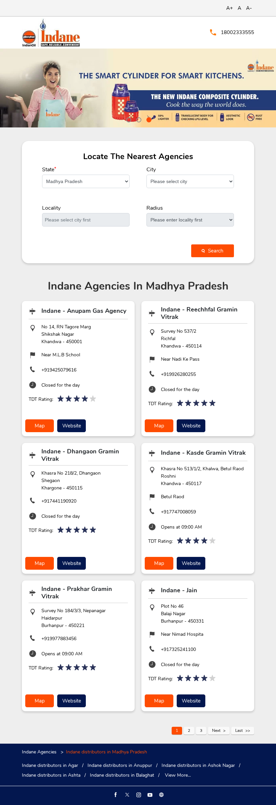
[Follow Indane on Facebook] (115, 795)
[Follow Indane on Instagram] (138, 795)
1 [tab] (128, 119)
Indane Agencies (40, 752)
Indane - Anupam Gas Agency (83, 311)
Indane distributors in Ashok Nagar (198, 765)
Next (216, 730)
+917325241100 (178, 649)
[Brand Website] (161, 795)
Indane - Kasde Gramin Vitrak (203, 453)
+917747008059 (178, 512)
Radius (154, 208)
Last (239, 730)
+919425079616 (58, 370)
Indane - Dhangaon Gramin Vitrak (80, 455)
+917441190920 (58, 501)
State (49, 170)
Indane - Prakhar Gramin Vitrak (76, 592)
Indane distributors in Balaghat (122, 775)
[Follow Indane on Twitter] (127, 795)
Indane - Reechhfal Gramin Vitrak (199, 313)
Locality (51, 208)
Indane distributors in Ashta (51, 775)
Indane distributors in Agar (50, 765)
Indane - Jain (179, 590)
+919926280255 (178, 374)
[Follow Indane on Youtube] (149, 795)
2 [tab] (138, 119)
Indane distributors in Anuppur (120, 765)
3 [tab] (148, 119)
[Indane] (51, 32)
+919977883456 (58, 638)
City (151, 170)
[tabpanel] (138, 88)
